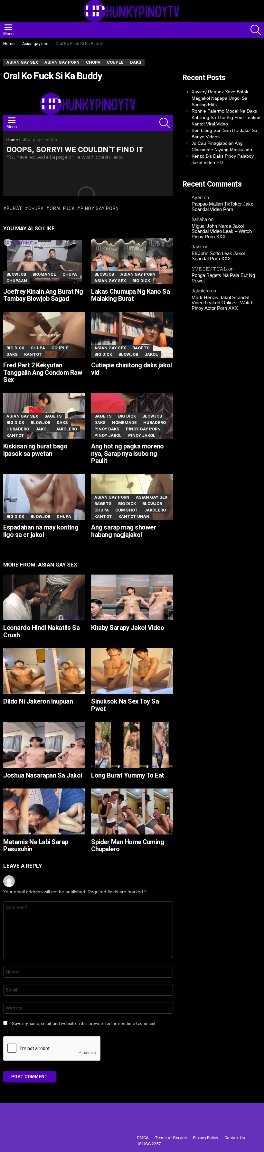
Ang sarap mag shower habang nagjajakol (123, 531)
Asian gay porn (138, 274)
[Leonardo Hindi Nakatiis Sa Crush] (44, 597)
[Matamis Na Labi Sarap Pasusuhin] (44, 811)
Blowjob (16, 274)
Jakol (151, 354)
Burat (14, 208)
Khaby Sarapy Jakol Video (127, 627)
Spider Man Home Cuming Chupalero (127, 845)
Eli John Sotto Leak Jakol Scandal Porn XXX (218, 256)
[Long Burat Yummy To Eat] (132, 745)
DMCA (142, 1137)
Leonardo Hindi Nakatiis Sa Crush (41, 631)
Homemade (124, 422)
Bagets (141, 348)
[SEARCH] (255, 30)
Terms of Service (171, 1137)
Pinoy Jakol (142, 435)
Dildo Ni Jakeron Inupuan (38, 701)
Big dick (141, 280)
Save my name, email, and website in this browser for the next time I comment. (84, 1023)
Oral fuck (62, 208)
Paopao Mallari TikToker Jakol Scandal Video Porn (223, 206)
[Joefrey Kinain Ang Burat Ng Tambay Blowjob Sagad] (44, 261)
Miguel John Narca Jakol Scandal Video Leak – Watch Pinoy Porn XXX (222, 231)
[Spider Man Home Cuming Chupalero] (132, 811)
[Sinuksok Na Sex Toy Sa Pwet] (132, 671)
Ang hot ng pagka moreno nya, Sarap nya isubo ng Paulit (127, 453)
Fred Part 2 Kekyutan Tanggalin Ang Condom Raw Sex (42, 372)
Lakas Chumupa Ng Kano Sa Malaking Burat (130, 295)
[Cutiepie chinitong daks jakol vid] (132, 335)
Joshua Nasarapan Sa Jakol (42, 775)
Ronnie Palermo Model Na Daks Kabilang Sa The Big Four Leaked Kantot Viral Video (226, 117)
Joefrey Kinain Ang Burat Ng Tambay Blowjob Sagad (43, 295)
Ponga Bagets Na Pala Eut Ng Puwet (223, 278)
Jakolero (66, 429)
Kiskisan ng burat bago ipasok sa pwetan (35, 449)
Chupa (35, 208)
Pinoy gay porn (99, 208)
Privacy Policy (205, 1137)
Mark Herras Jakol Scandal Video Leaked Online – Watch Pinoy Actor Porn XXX (222, 303)
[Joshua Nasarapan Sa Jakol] (44, 745)
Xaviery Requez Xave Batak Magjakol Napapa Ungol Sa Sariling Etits (220, 98)
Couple (60, 348)
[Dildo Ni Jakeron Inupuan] (44, 671)
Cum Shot (126, 510)
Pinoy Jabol (108, 435)
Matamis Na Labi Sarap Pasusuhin (35, 845)
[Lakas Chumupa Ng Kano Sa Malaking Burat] (132, 261)
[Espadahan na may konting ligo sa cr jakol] (44, 497)
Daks (12, 354)
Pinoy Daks (106, 429)
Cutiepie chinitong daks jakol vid (131, 368)
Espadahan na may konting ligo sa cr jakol (40, 531)
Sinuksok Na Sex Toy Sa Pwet (125, 705)
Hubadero (17, 429)
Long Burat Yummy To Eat (127, 775)
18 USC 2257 (149, 1143)
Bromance (44, 274)
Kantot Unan (133, 516)
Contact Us (234, 1137)
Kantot (33, 354)
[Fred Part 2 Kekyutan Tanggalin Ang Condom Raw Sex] (44, 335)
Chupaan (16, 280)
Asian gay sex (110, 280)
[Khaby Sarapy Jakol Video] (132, 597)
